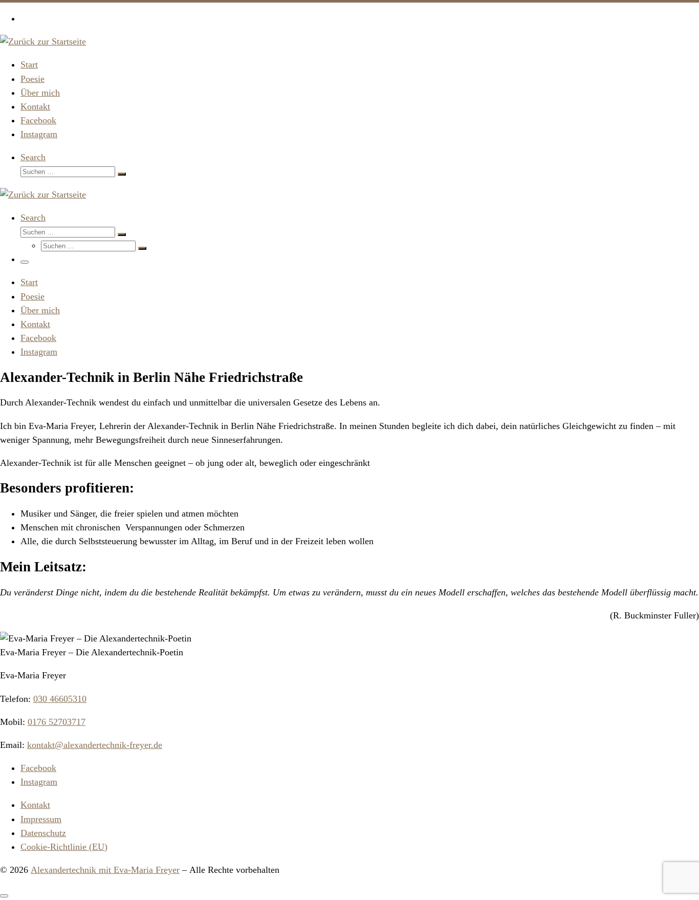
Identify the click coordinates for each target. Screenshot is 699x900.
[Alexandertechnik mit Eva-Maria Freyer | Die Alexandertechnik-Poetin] (43, 41)
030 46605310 (59, 699)
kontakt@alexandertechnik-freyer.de (94, 745)
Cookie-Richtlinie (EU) (63, 847)
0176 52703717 (56, 722)
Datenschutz (43, 833)
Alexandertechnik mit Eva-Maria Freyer (105, 870)
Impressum (40, 819)
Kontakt (35, 805)
